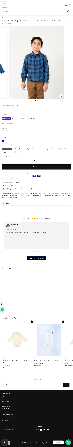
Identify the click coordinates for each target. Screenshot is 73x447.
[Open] (4, 442)
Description (5, 203)
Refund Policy (5, 403)
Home (3, 17)
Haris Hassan (5, 420)
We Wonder (15, 318)
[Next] (38, 251)
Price (3, 112)
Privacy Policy (5, 401)
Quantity (4, 128)
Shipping (10, 156)
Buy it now (36, 167)
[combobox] (36, 11)
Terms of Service (6, 406)
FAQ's (3, 396)
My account (5, 411)
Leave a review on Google (36, 258)
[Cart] (66, 4)
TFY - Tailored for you (7, 418)
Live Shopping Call (8, 123)
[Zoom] (61, 96)
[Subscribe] (66, 385)
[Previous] (34, 251)
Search (3, 399)
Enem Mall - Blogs (6, 408)
